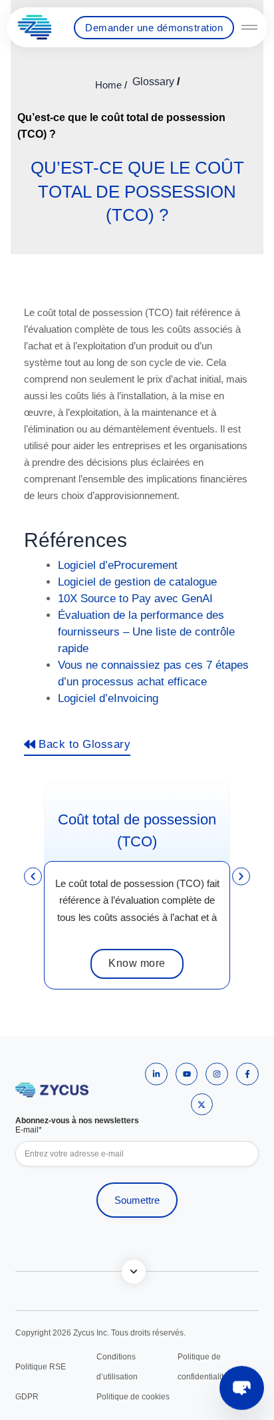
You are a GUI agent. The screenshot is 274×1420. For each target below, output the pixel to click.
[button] (33, 876)
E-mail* (28, 1130)
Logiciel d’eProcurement (118, 565)
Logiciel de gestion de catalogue (137, 582)
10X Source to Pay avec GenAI (135, 598)
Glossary (153, 81)
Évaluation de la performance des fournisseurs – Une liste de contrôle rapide (146, 632)
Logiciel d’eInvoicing (108, 698)
